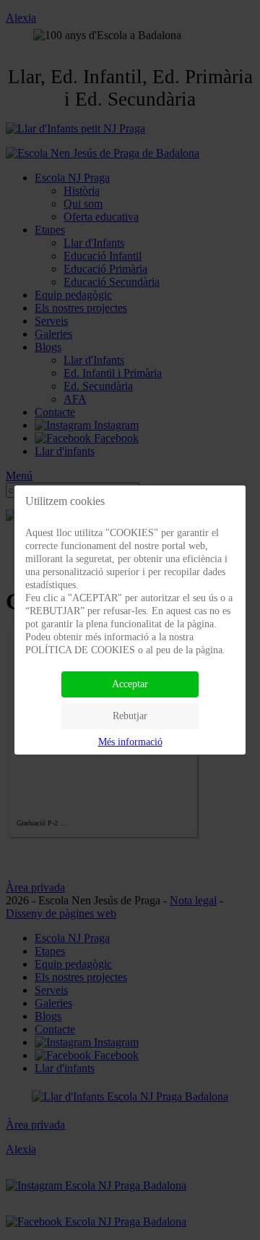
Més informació (130, 741)
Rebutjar (130, 715)
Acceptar (130, 684)
